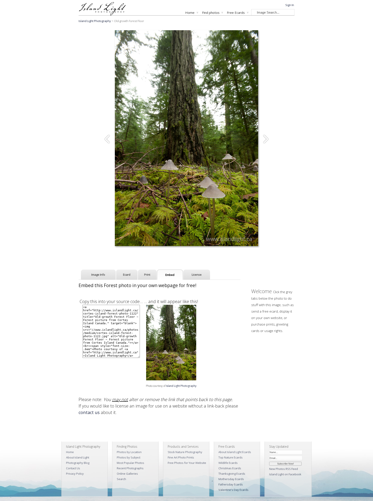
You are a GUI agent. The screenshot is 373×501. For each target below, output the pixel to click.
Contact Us (73, 468)
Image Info (98, 275)
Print (147, 275)
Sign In (289, 5)
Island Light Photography (95, 21)
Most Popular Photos (130, 463)
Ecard (126, 275)
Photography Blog (77, 463)
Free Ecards (236, 12)
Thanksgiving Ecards (231, 474)
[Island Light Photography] (102, 14)
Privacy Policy (75, 474)
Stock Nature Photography (185, 452)
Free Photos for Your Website (187, 463)
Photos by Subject (128, 457)
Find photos (211, 12)
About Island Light (77, 457)
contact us (89, 412)
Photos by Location (129, 452)
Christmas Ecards (229, 468)
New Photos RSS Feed (283, 469)
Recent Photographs (130, 468)
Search (121, 479)
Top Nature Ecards (230, 457)
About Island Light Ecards (234, 452)
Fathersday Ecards (230, 484)
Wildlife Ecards (228, 463)
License (197, 275)
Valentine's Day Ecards (233, 490)
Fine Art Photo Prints (181, 457)
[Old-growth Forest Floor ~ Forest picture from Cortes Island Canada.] (171, 379)
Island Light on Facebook (285, 474)
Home (189, 12)
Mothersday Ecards (231, 479)
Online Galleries (127, 474)
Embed (169, 275)
